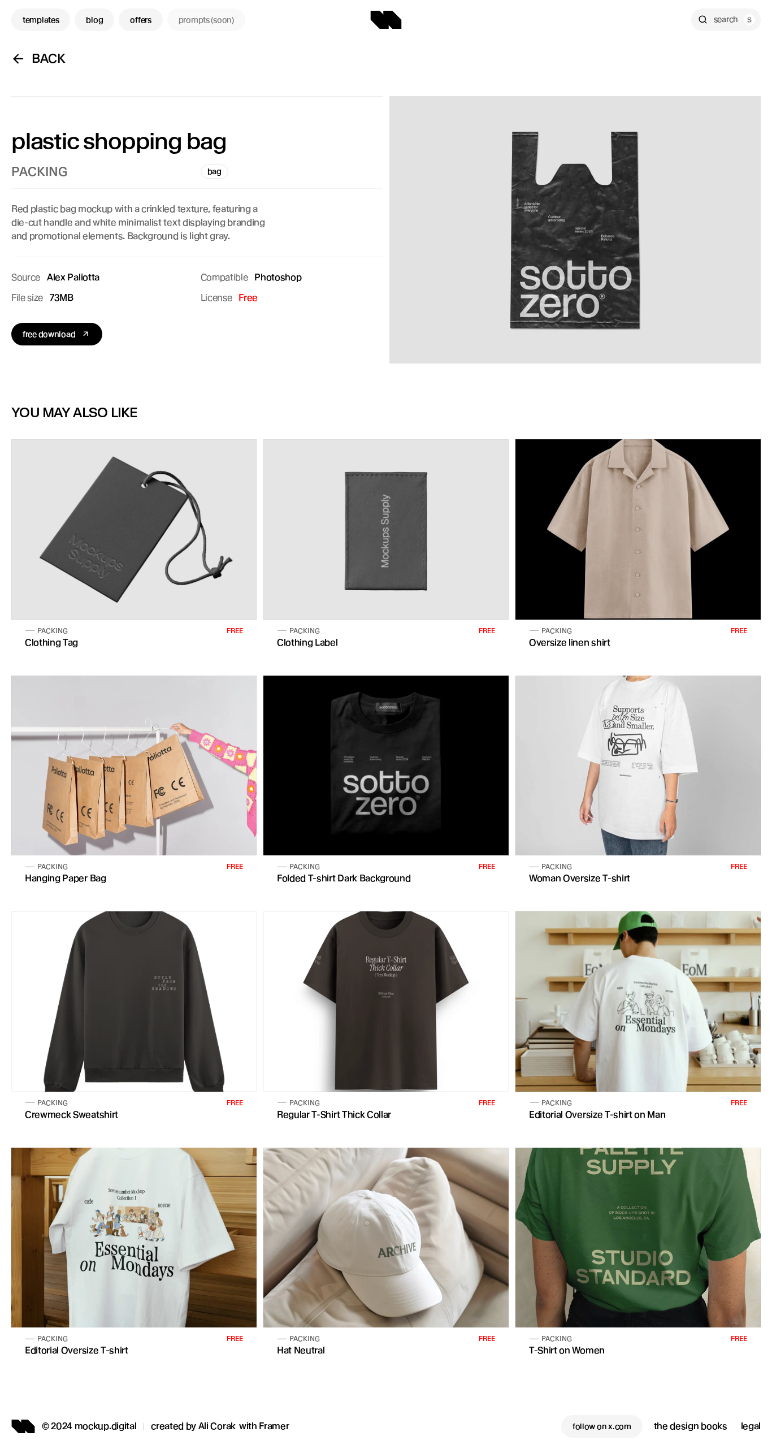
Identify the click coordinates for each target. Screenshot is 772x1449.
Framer (274, 1426)
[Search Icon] (726, 19)
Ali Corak (217, 1426)
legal (751, 1426)
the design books (690, 1426)
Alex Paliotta (73, 277)
